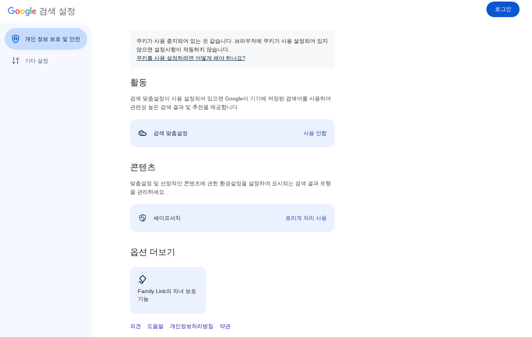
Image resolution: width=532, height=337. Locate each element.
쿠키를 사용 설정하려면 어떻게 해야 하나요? (190, 58)
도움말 (155, 326)
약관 (225, 326)
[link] (232, 133)
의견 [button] (135, 326)
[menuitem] (46, 39)
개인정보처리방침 (191, 326)
